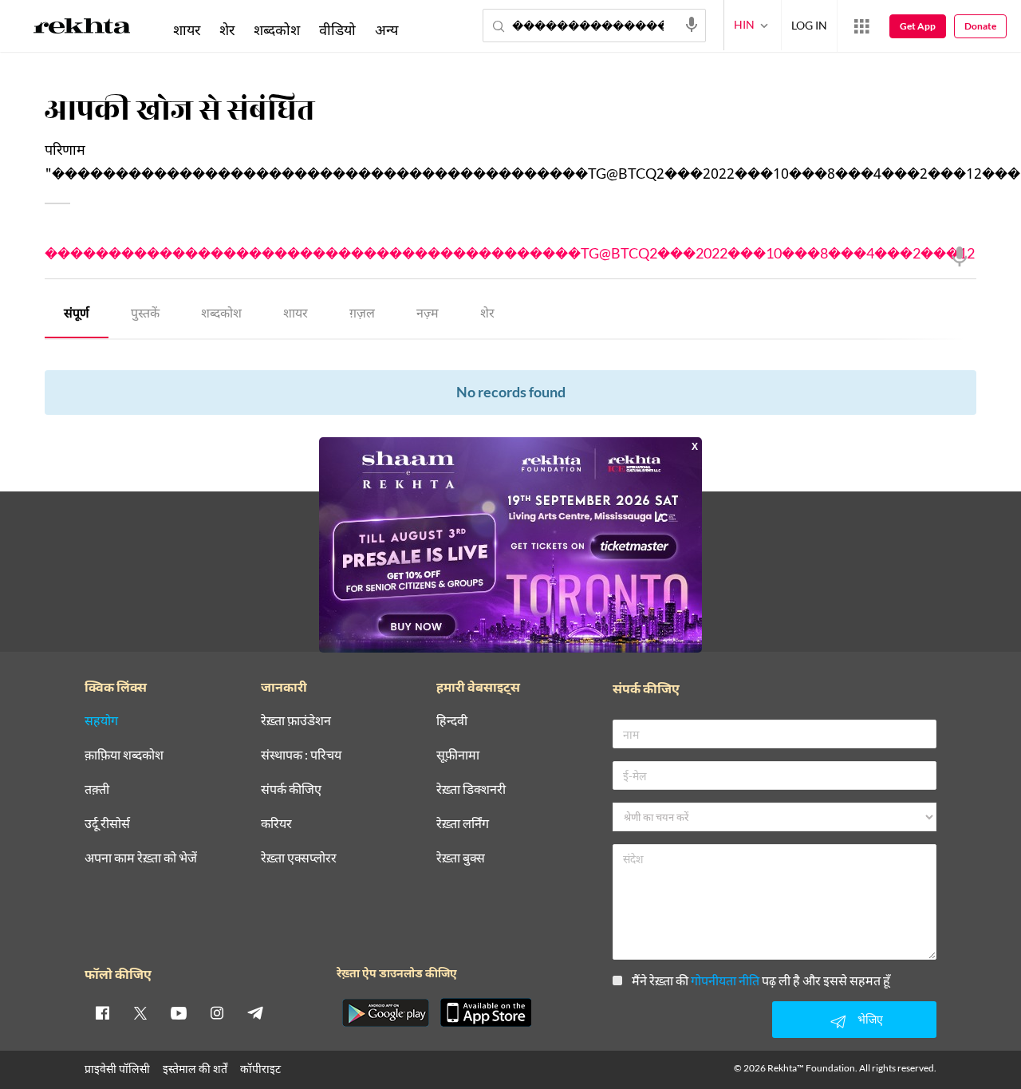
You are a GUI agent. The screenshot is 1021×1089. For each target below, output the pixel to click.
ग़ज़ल (362, 315)
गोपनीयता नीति (725, 980)
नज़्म (427, 315)
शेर (487, 315)
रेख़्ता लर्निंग (462, 824)
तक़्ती (97, 789)
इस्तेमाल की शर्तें (195, 1068)
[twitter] (140, 1012)
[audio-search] (691, 24)
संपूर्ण (76, 315)
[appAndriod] (385, 1012)
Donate (980, 26)
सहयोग (101, 721)
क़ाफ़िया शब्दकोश (124, 755)
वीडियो (337, 29)
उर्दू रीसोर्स (107, 824)
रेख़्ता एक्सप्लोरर (299, 858)
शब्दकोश (221, 315)
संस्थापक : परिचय (301, 755)
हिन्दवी (451, 721)
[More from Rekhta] (861, 26)
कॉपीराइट (260, 1068)
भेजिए (870, 1019)
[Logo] (82, 29)
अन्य (386, 29)
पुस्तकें (145, 315)
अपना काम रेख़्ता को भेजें (141, 858)
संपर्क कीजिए (291, 789)
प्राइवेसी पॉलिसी (117, 1068)
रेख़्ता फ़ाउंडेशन (296, 721)
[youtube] (178, 1012)
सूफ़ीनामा (457, 755)
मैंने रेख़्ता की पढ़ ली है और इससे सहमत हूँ (761, 980)
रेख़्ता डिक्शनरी (471, 789)
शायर (295, 315)
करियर (276, 824)
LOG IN (809, 25)
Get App (918, 26)
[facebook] (102, 1012)
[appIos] (485, 1012)
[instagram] (217, 1012)
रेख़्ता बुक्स (460, 858)
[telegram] (255, 1012)
